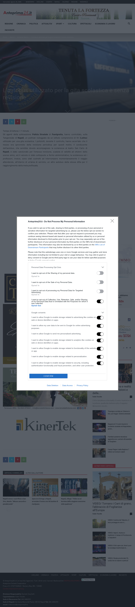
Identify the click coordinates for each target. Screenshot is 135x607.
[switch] (100, 273)
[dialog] (67, 303)
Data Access (67, 385)
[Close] (113, 221)
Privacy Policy (82, 385)
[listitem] (67, 267)
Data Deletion (52, 385)
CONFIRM (48, 376)
